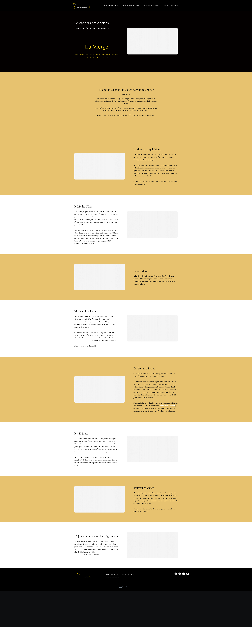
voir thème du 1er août (167, 406)
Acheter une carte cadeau (127, 574)
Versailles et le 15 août (82, 340)
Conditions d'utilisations (111, 574)
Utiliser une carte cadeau (112, 578)
